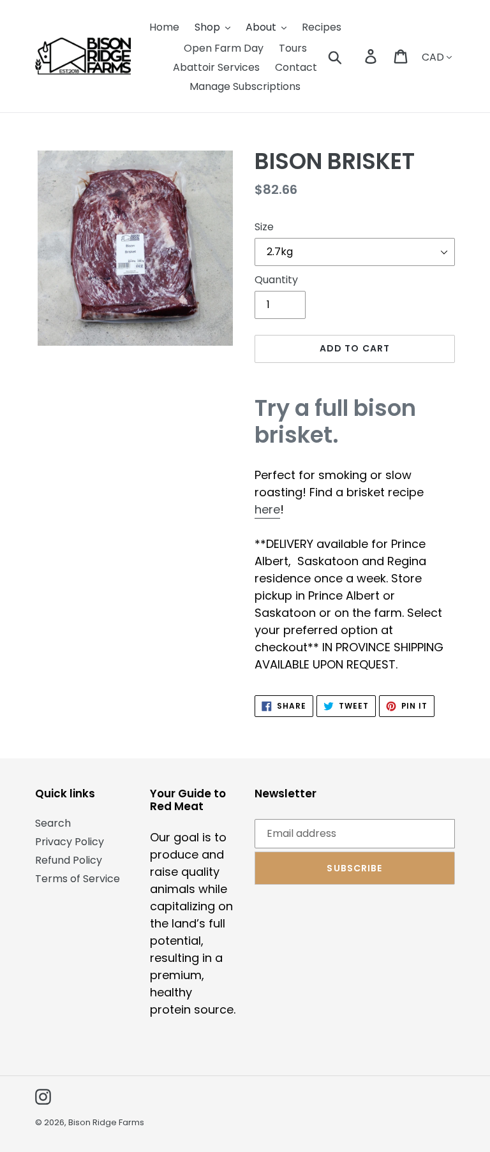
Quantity (276, 279)
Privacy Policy (69, 841)
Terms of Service (77, 878)
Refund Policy (68, 860)
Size (264, 226)
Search (53, 823)
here (267, 509)
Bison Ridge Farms (106, 1122)
